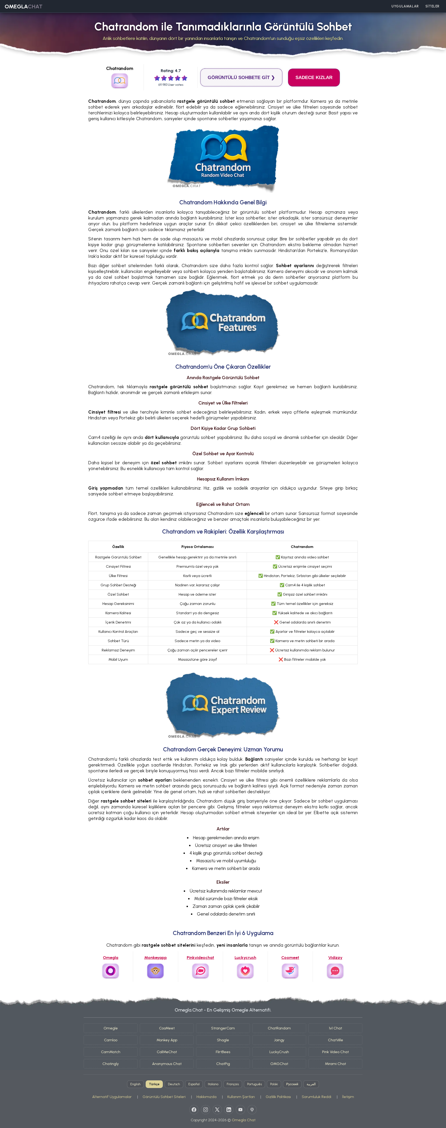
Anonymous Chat (167, 1064)
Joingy (279, 1040)
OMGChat (279, 1064)
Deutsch (174, 1084)
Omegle (111, 1028)
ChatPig (223, 1064)
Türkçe (154, 1084)
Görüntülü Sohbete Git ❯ (241, 77)
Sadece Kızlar (313, 77)
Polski (274, 1084)
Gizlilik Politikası (278, 1097)
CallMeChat (167, 1052)
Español (194, 1084)
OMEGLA (24, 6)
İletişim (348, 1097)
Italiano (213, 1084)
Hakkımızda (206, 1097)
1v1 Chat (335, 1028)
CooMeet (167, 1028)
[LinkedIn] (228, 1109)
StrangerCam (223, 1028)
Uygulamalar (405, 6)
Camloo (110, 1040)
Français (233, 1084)
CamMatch (110, 1052)
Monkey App (167, 1040)
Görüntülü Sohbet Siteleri (164, 1097)
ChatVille (335, 1040)
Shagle (223, 1040)
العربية (311, 1084)
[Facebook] (194, 1109)
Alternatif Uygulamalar (112, 1097)
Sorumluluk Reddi (316, 1097)
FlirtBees (223, 1052)
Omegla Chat (244, 1120)
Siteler (432, 6)
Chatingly (110, 1064)
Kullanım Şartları (241, 1097)
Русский (292, 1084)
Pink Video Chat (335, 1052)
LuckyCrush (279, 1052)
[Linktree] (252, 1109)
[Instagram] (205, 1109)
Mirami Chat (335, 1064)
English (135, 1084)
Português (254, 1084)
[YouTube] (240, 1109)
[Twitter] (217, 1109)
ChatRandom (279, 1028)
